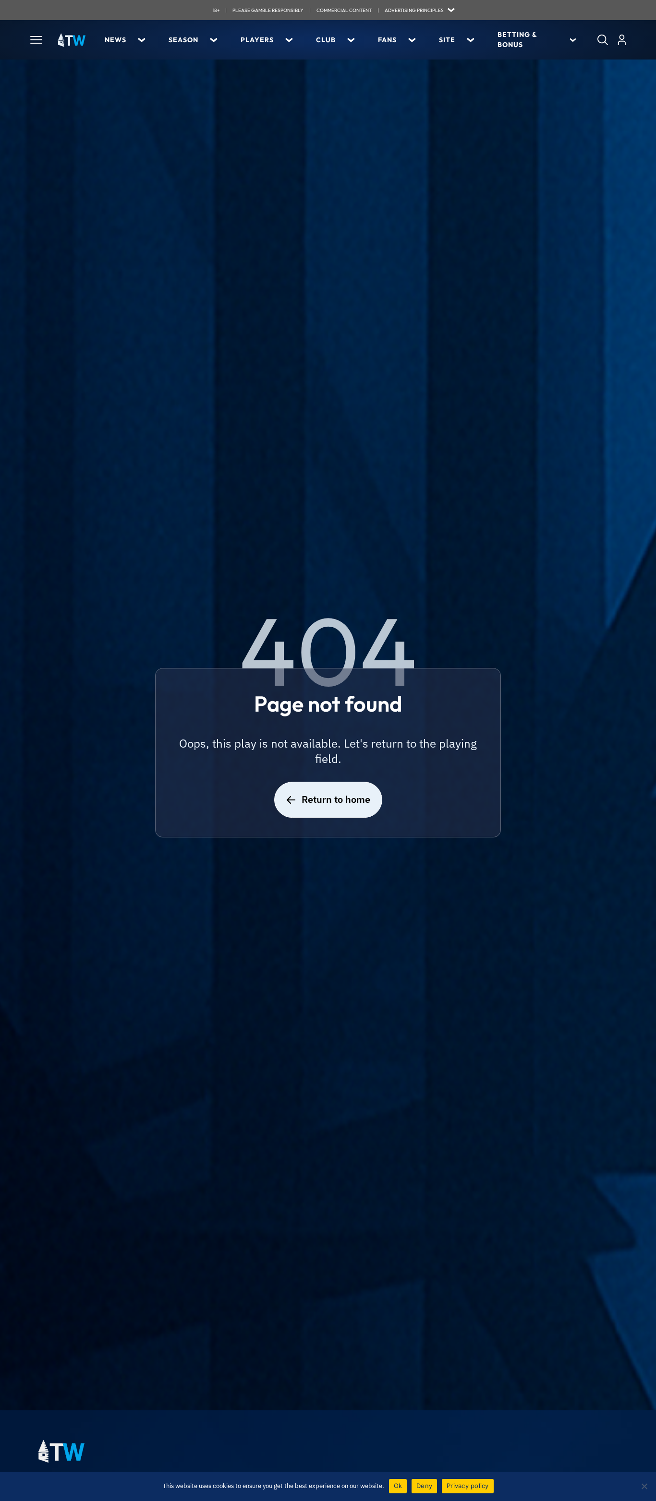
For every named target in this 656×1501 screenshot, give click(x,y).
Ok (398, 1485)
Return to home (336, 799)
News (115, 40)
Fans (387, 40)
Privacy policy (468, 1485)
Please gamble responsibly (268, 10)
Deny (424, 1485)
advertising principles (414, 10)
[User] (622, 40)
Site (447, 40)
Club (326, 40)
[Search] (602, 40)
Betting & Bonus (517, 39)
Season (183, 40)
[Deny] (644, 1486)
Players (257, 40)
